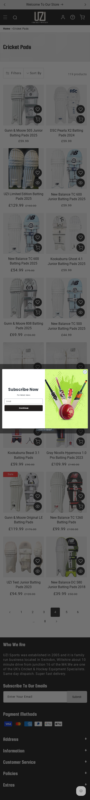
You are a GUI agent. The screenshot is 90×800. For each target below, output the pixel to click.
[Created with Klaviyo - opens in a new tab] (45, 429)
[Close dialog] (85, 372)
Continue (23, 408)
